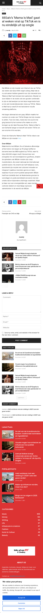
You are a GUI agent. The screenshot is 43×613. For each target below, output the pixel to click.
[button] (39, 186)
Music (8, 9)
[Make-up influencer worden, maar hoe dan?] (8, 488)
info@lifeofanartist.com (17, 576)
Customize (21, 603)
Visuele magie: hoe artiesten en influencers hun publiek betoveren (28, 444)
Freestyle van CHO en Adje (10, 213)
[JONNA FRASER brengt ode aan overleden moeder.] (8, 278)
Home (4, 9)
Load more (21, 398)
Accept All (21, 598)
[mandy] (3, 30)
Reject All (21, 608)
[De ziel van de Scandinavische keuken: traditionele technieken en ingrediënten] (8, 356)
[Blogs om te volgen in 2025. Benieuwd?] (8, 498)
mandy (8, 30)
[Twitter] (15, 36)
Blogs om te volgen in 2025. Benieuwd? (26, 496)
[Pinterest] (20, 36)
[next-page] (6, 286)
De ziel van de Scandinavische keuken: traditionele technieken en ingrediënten (28, 433)
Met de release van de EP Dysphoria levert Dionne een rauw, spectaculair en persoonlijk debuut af (28, 266)
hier (19, 138)
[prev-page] (3, 286)
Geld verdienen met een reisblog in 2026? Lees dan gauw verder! (26, 475)
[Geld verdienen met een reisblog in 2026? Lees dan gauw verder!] (8, 476)
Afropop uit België (35, 213)
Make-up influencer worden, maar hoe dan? (26, 485)
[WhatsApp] (24, 36)
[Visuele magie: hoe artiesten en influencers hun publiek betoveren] (8, 367)
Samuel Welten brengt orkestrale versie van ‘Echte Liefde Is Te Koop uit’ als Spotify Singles (27, 255)
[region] (21, 595)
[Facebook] (10, 36)
